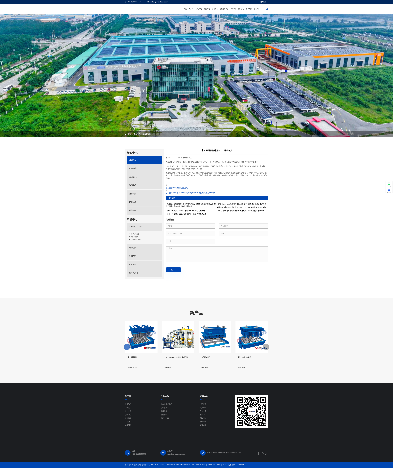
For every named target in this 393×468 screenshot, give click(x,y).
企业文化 (128, 407)
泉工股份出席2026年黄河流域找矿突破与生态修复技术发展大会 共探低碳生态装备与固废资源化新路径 (191, 205)
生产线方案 (133, 273)
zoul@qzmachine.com (159, 2)
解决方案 (249, 9)
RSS (218, 464)
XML (224, 464)
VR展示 (127, 421)
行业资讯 (133, 177)
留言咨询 (241, 9)
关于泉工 (191, 9)
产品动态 (133, 168)
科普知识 (133, 210)
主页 (129, 134)
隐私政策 (231, 464)
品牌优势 (233, 9)
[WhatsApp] (262, 453)
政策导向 (133, 185)
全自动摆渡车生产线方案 (138, 357)
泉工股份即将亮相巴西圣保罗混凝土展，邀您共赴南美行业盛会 (241, 211)
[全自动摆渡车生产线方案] (141, 337)
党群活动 (133, 194)
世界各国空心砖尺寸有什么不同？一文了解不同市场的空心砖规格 (242, 207)
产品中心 (199, 9)
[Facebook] (258, 453)
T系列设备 (134, 237)
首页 (185, 9)
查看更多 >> (132, 367)
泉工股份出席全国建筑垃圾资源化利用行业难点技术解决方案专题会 (190, 192)
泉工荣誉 (128, 411)
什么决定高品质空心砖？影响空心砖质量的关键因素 (186, 211)
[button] (127, 347)
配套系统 (133, 264)
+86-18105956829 (134, 2)
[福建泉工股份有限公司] (139, 9)
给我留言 (188, 157)
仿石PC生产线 (136, 240)
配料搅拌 (133, 256)
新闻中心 (215, 9)
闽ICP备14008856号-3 (159, 464)
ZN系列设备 (135, 234)
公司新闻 (146, 134)
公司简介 (128, 404)
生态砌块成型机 (135, 226)
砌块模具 (133, 247)
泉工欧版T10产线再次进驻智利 (177, 188)
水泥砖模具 (242, 357)
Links (203, 464)
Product (241, 464)
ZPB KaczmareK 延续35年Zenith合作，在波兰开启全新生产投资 (242, 204)
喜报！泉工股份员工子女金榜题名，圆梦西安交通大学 (186, 214)
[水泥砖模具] (251, 337)
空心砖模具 (169, 357)
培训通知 (133, 202)
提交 (173, 269)
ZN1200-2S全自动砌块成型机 (213, 357)
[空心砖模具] (178, 337)
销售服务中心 (224, 9)
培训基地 (128, 418)
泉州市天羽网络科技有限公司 (182, 465)
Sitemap (211, 464)
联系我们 (257, 9)
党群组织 (128, 425)
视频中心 (207, 9)
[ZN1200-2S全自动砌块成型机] (215, 337)
